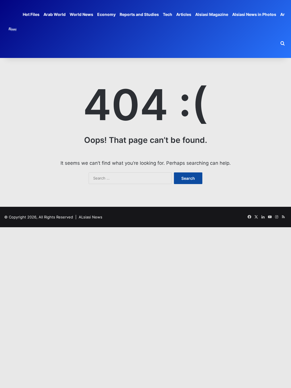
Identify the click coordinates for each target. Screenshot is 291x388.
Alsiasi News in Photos (254, 14)
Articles (183, 14)
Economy (106, 14)
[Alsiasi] (12, 29)
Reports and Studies (139, 14)
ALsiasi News (90, 217)
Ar (282, 14)
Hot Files (31, 14)
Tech (167, 14)
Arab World (54, 14)
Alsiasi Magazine (211, 14)
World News (81, 14)
